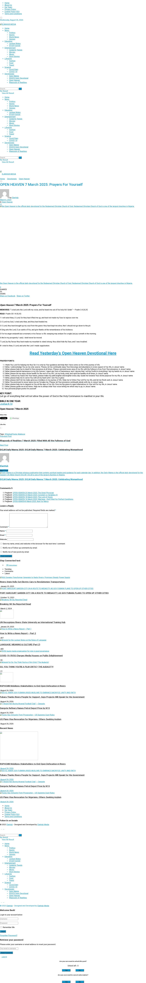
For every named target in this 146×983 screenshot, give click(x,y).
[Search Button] (20, 89)
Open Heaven (14, 80)
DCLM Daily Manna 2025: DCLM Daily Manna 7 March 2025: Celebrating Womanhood (41, 479)
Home (7, 3)
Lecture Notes (15, 43)
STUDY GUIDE (14, 46)
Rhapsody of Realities (18, 82)
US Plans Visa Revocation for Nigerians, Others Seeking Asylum (30, 719)
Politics (12, 33)
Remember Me (9, 927)
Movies (12, 52)
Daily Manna (14, 76)
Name (3, 531)
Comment (4, 527)
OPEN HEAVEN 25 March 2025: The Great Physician (33, 493)
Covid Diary (13, 69)
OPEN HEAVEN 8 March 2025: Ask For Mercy (31, 501)
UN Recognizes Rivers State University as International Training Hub (32, 622)
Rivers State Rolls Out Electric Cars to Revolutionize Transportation (32, 582)
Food (11, 63)
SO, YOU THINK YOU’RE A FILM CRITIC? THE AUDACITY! (26, 667)
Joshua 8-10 (6, 404)
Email (3, 535)
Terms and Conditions (13, 14)
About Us (8, 5)
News (7, 30)
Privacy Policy (10, 9)
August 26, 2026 (6, 768)
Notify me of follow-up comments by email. (20, 548)
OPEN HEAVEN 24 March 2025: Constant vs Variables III (35, 495)
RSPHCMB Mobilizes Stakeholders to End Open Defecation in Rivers (33, 686)
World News (14, 37)
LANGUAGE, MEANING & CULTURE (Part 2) (20, 644)
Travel (11, 65)
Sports (11, 35)
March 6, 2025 (5, 200)
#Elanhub (8, 434)
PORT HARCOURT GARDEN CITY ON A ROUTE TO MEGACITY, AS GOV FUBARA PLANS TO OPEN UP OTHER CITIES (54, 593)
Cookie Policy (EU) (12, 11)
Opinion (12, 39)
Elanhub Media (43, 824)
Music (11, 54)
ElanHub (15, 198)
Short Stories (14, 56)
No (80, 970)
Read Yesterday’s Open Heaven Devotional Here (73, 353)
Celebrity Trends (15, 50)
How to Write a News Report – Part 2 (18, 633)
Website (3, 539)
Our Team (8, 7)
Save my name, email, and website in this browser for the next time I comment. (34, 544)
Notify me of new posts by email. (16, 552)
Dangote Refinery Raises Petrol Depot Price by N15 (25, 708)
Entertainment (10, 48)
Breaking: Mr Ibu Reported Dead (15, 604)
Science (8, 67)
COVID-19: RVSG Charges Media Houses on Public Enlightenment (31, 655)
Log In (4, 957)
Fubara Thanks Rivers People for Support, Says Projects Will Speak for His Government (42, 697)
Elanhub (10, 824)
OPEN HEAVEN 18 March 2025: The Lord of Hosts (33, 497)
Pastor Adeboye (18, 434)
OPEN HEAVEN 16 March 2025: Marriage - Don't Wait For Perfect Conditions (43, 499)
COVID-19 (13, 72)
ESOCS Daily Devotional (18, 78)
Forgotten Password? (8, 935)
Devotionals (9, 74)
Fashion (12, 61)
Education (8, 41)
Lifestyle (8, 59)
